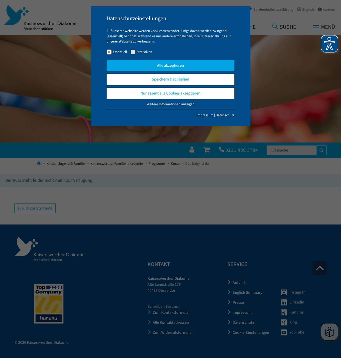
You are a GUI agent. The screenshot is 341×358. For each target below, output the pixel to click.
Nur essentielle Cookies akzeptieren (170, 93)
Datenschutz (225, 115)
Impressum (204, 115)
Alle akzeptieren (170, 65)
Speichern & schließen (170, 79)
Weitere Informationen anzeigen (170, 104)
